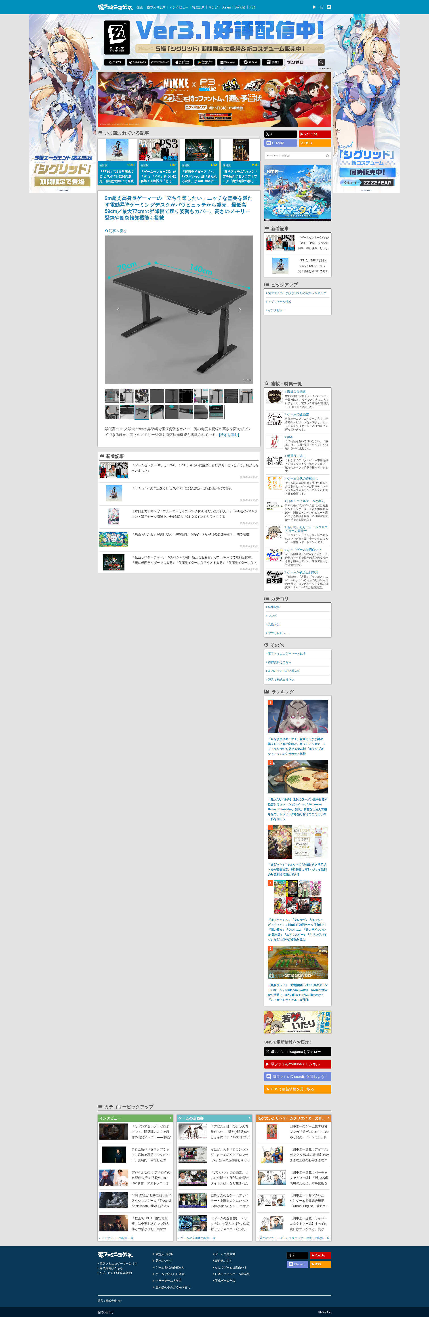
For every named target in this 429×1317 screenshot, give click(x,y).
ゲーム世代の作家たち (170, 1267)
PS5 (252, 7)
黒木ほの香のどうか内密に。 (174, 1287)
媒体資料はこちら (279, 662)
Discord (278, 142)
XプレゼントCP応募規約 (284, 671)
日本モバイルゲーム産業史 (232, 1274)
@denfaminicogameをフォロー (296, 1051)
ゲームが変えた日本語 (170, 1274)
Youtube (311, 134)
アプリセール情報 (279, 301)
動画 (140, 7)
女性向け (274, 624)
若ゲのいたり (164, 1260)
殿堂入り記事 (156, 7)
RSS (308, 142)
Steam (226, 7)
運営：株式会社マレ (281, 679)
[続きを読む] (229, 434)
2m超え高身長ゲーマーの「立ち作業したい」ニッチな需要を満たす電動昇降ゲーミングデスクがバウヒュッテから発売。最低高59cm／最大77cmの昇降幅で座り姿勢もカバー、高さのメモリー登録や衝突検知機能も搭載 (179, 207)
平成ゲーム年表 (225, 1280)
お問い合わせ (106, 1312)
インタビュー (179, 7)
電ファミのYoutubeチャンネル (295, 1064)
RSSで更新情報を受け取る (292, 1089)
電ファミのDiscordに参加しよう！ (300, 1076)
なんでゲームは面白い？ (231, 1267)
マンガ (213, 7)
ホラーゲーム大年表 (169, 1280)
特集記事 (198, 7)
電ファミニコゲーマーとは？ (287, 653)
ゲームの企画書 (225, 1254)
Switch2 (240, 7)
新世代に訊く (223, 1260)
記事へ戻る (117, 230)
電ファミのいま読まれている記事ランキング (297, 293)
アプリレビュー (278, 633)
